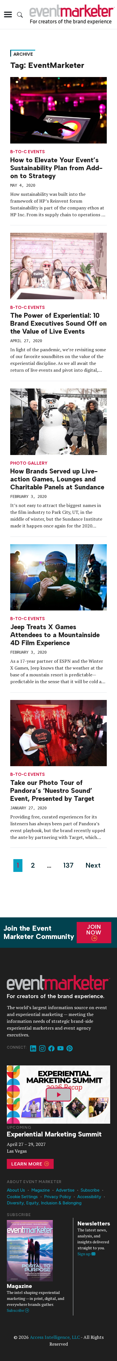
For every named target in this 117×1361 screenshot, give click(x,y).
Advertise (65, 1190)
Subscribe (90, 1190)
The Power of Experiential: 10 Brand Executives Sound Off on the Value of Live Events (58, 323)
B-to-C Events (27, 152)
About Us (16, 1190)
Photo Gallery (28, 463)
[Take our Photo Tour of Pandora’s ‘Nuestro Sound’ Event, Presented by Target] (58, 732)
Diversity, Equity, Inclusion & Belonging (44, 1203)
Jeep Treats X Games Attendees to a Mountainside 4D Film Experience (55, 635)
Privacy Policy (57, 1196)
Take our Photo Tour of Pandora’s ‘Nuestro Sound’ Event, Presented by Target (52, 791)
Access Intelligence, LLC (55, 1337)
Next (93, 865)
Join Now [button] (93, 929)
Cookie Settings (22, 1196)
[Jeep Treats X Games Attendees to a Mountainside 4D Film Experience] (58, 577)
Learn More (27, 1164)
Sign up (84, 1253)
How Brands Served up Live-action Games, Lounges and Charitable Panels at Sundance (57, 479)
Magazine (40, 1190)
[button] (7, 14)
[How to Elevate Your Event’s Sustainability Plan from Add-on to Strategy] (58, 110)
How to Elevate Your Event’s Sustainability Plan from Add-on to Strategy (56, 168)
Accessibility (89, 1196)
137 (68, 865)
